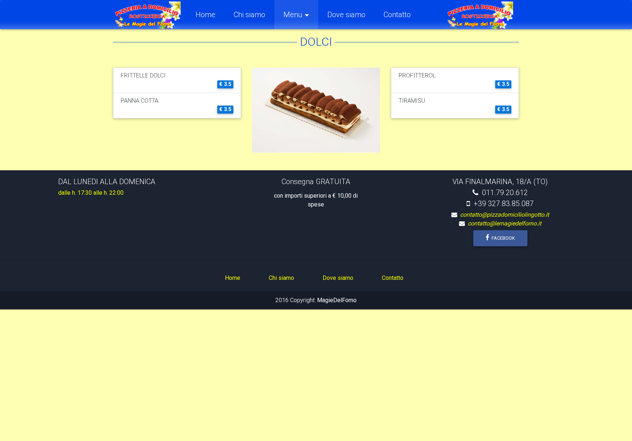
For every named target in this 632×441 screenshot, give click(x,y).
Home (210, 14)
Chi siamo (249, 14)
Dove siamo (346, 14)
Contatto (397, 14)
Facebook (502, 238)
